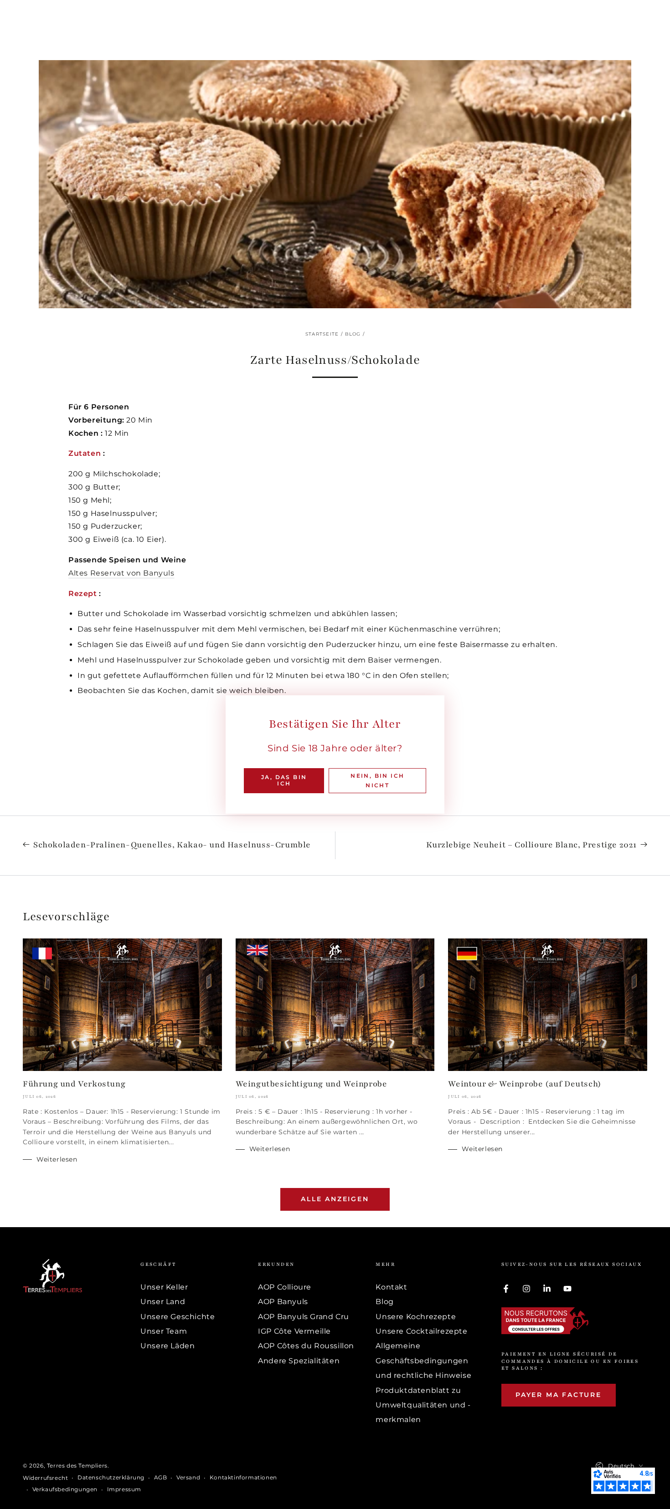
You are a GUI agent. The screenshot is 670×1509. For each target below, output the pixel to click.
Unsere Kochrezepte (416, 1316)
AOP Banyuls (283, 1301)
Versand (188, 1477)
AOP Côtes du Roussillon (306, 1345)
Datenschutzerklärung (110, 1477)
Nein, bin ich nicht (377, 780)
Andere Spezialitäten (299, 1360)
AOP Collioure (284, 1287)
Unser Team (163, 1331)
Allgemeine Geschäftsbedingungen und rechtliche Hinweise (423, 1360)
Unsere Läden (167, 1345)
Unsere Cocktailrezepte (421, 1331)
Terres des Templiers (77, 1465)
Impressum (124, 1489)
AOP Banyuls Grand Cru (303, 1316)
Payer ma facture (558, 1395)
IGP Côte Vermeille (294, 1331)
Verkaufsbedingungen (65, 1489)
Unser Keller (164, 1287)
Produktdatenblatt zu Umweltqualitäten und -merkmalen (423, 1405)
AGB (160, 1477)
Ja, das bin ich (284, 780)
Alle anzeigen (335, 1199)
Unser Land (162, 1301)
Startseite (322, 334)
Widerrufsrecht (45, 1477)
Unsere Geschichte (177, 1316)
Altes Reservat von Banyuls (121, 573)
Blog (353, 334)
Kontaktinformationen (243, 1477)
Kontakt (391, 1287)
